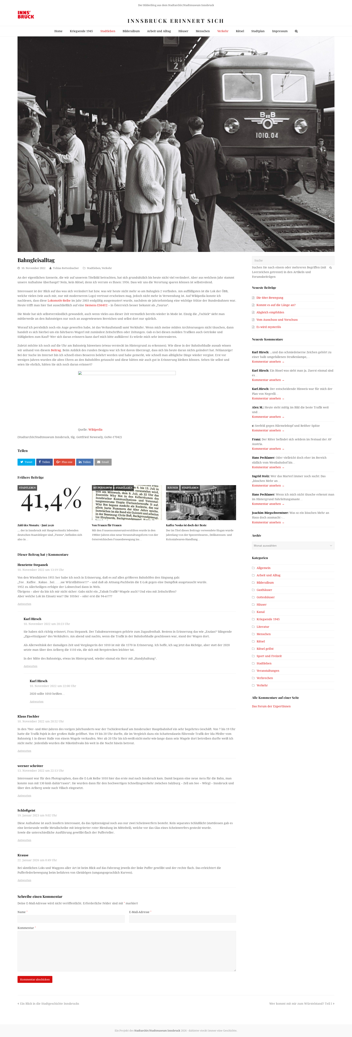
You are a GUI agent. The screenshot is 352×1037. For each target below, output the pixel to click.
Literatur (263, 626)
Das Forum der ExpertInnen (271, 706)
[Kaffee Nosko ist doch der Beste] (201, 502)
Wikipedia (95, 429)
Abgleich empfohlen (270, 312)
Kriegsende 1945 (268, 619)
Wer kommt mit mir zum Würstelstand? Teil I (300, 1003)
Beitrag (56, 350)
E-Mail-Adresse (140, 912)
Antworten (24, 603)
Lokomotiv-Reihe (59, 300)
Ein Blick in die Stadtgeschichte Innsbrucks (49, 1003)
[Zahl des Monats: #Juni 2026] (53, 502)
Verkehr (107, 268)
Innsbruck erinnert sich (176, 20)
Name (23, 912)
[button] (26, 462)
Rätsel (261, 641)
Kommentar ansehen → (268, 361)
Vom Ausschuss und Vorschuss (277, 319)
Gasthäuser (264, 590)
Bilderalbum (102, 487)
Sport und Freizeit (269, 656)
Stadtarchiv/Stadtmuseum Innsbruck (157, 1030)
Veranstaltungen (268, 670)
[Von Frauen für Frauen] (127, 502)
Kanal (261, 612)
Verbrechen (265, 678)
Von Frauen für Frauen (107, 525)
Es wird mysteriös (268, 327)
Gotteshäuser (266, 597)
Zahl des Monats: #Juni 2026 (36, 525)
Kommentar (27, 928)
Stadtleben (93, 268)
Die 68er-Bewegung (269, 297)
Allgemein (264, 568)
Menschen (264, 634)
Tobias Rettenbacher (66, 268)
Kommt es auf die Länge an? (276, 305)
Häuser (172, 487)
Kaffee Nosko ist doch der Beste (186, 525)
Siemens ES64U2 (96, 305)
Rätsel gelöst (265, 648)
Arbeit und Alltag (268, 575)
